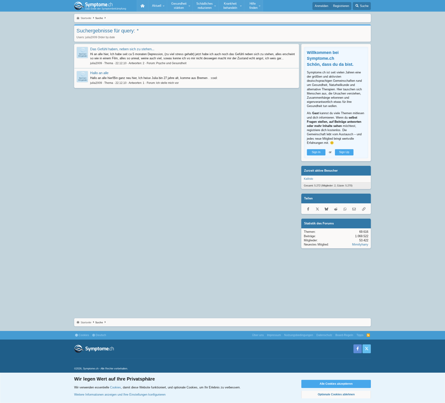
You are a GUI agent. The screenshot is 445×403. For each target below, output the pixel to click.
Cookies (83, 335)
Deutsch (100, 335)
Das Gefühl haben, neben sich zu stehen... (122, 49)
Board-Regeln (344, 335)
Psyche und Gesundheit (171, 63)
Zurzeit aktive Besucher (321, 170)
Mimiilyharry (360, 244)
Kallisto (308, 178)
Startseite (142, 6)
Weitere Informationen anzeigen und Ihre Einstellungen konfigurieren (119, 394)
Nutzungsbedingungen (298, 335)
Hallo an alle (99, 73)
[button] (157, 6)
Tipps (359, 335)
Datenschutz (324, 335)
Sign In (316, 152)
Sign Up (344, 152)
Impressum (274, 335)
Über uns (258, 335)
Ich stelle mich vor (167, 83)
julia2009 (91, 37)
